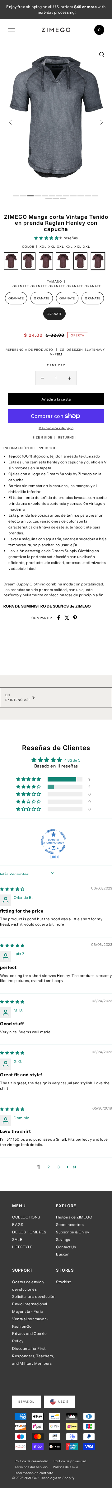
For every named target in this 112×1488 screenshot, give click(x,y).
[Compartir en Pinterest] (74, 617)
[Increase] (70, 378)
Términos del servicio (31, 1467)
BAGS (17, 1224)
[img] (12, 889)
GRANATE (16, 298)
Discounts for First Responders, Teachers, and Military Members (33, 1356)
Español (26, 1401)
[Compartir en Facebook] (58, 617)
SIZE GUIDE (42, 437)
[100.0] (53, 841)
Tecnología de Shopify (57, 1478)
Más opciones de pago (56, 428)
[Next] (102, 122)
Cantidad (56, 365)
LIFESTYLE (22, 1247)
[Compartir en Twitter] (66, 617)
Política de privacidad (70, 1461)
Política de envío (65, 1467)
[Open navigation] (11, 30)
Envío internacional (29, 1304)
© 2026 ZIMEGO (25, 1478)
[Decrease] (42, 378)
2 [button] (49, 1167)
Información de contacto (34, 1473)
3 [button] (59, 1167)
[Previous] (10, 122)
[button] (46, 238)
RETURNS (66, 437)
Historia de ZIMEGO (74, 1217)
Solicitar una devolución (33, 1296)
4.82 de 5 (72, 760)
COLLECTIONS (26, 1217)
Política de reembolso (32, 1461)
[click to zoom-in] (102, 54)
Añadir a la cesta (56, 399)
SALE (17, 1239)
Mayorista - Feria (27, 1311)
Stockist (63, 1281)
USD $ (63, 1401)
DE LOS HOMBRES (29, 1232)
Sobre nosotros (70, 1224)
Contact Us (66, 1247)
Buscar (62, 1254)
